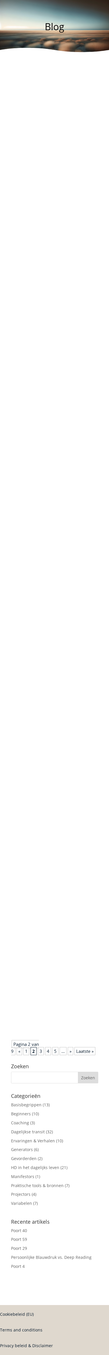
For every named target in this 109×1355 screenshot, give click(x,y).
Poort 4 (18, 1266)
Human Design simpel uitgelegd (48, 234)
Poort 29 (19, 1248)
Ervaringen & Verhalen (33, 1140)
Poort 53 (25, 338)
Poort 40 (19, 1230)
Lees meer (27, 146)
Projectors (21, 1194)
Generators (22, 1149)
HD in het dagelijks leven (66, 559)
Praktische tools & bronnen (37, 1185)
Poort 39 (25, 656)
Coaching (20, 1122)
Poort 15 (25, 890)
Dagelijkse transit (61, 137)
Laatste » (85, 1051)
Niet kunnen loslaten (37, 552)
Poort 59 (19, 1239)
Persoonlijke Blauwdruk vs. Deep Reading (51, 1257)
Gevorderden (24, 1158)
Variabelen (52, 456)
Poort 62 (25, 130)
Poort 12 (25, 947)
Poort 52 (25, 713)
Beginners (51, 241)
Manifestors (22, 1176)
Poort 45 (25, 1004)
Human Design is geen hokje (44, 770)
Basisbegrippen (26, 1104)
